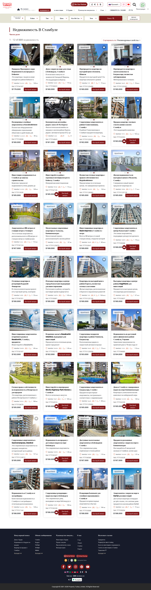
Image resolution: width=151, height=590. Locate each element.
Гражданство (101, 540)
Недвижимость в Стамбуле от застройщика (23, 494)
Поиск (110, 18)
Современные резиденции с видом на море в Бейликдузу (57, 494)
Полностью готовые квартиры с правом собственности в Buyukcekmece (92, 177)
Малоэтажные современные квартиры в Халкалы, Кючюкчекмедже (57, 230)
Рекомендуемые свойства (121, 40)
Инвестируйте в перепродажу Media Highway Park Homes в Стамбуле (58, 390)
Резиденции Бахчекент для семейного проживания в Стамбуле (89, 496)
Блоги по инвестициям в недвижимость (109, 545)
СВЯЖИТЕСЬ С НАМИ (118, 10)
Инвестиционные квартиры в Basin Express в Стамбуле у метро (91, 230)
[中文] (73, 572)
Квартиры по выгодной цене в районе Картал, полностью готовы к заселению (91, 283)
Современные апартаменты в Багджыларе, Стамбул (91, 388)
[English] (65, 572)
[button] (18, 18)
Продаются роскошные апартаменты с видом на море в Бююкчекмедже (125, 443)
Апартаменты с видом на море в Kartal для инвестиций (126, 494)
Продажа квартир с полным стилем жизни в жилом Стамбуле (124, 124)
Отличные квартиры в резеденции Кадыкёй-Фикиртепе (21, 283)
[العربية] (70, 572)
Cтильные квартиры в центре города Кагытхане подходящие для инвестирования (58, 283)
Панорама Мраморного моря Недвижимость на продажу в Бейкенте (23, 71)
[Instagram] (124, 4)
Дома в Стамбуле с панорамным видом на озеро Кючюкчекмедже (126, 388)
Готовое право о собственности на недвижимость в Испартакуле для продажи (25, 390)
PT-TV (131, 10)
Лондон (80, 543)
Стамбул (37, 540)
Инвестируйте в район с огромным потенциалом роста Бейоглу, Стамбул (58, 177)
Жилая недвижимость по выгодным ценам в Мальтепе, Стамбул (125, 177)
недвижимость (44, 10)
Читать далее (14, 34)
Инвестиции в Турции (62, 540)
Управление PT (102, 550)
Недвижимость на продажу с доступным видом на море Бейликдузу (57, 443)
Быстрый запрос (31, 89)
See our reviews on (75, 576)
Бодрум (37, 542)
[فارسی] (75, 572)
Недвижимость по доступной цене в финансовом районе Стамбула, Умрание (124, 336)
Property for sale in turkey (105, 542)
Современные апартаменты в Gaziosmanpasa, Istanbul (23, 441)
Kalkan (37, 550)
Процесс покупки (61, 542)
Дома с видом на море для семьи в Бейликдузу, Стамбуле (58, 70)
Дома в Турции (18, 540)
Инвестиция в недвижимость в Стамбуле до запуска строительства (24, 177)
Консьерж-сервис (60, 547)
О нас (102, 10)
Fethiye (37, 545)
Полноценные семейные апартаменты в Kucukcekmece (24, 123)
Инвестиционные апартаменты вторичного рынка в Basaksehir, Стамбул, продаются (24, 338)
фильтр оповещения (134, 18)
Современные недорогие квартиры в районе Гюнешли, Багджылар (91, 336)
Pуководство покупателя (86, 10)
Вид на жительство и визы (63, 545)
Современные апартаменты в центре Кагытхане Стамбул (125, 229)
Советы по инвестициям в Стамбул (108, 547)
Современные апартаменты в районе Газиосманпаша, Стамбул (91, 124)
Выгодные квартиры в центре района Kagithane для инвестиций (125, 283)
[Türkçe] (77, 572)
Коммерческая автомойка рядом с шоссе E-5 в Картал (57, 123)
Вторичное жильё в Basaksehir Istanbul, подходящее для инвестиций (58, 336)
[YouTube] (129, 4)
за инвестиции (58, 10)
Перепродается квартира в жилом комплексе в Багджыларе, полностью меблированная (124, 73)
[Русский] (68, 572)
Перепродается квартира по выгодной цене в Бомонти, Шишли (90, 71)
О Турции (69, 10)
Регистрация (140, 9)
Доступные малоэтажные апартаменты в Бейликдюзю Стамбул (90, 443)
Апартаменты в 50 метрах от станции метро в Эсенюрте (23, 229)
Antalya (37, 547)
